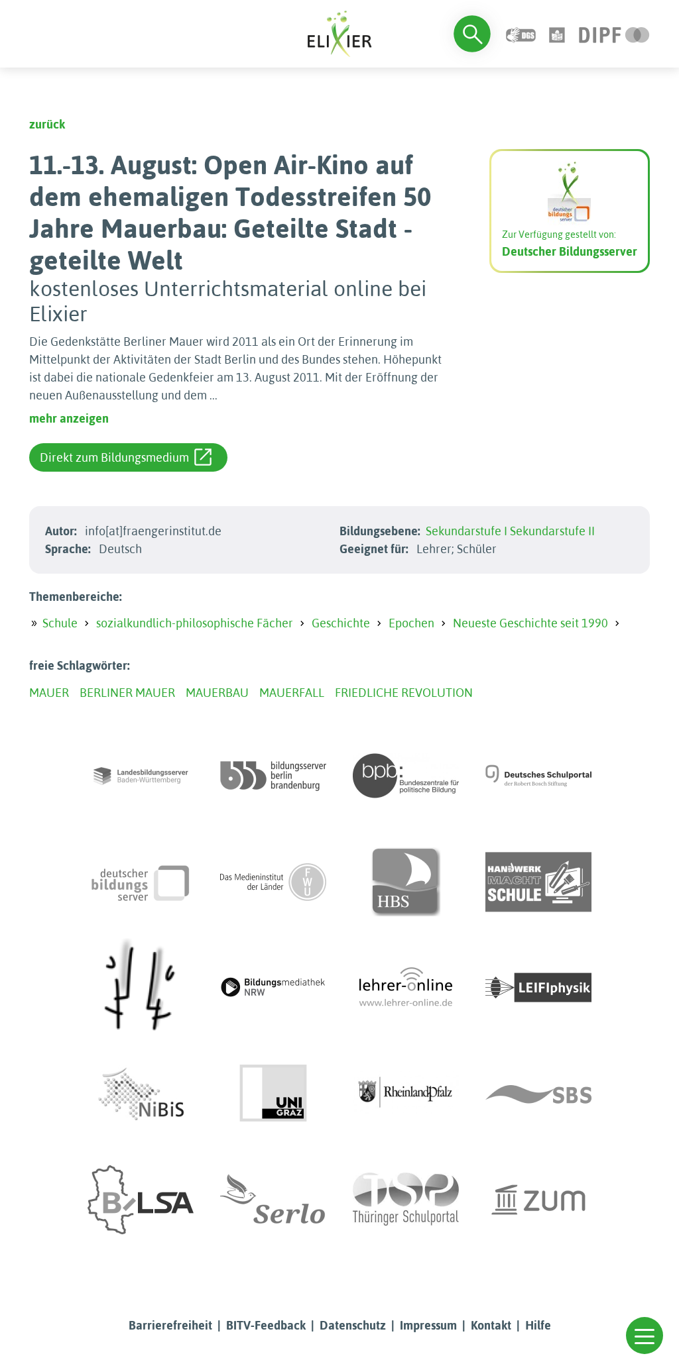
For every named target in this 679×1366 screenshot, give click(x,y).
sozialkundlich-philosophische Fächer (194, 623)
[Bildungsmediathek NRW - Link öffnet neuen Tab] (273, 988)
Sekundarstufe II (552, 531)
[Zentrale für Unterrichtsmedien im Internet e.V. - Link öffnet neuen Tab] (538, 1200)
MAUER (49, 693)
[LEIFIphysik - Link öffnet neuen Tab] (538, 988)
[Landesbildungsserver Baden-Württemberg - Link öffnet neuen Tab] (141, 776)
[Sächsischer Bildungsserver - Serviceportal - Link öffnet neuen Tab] (538, 1094)
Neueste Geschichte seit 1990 (530, 623)
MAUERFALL (291, 693)
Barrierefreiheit (170, 1325)
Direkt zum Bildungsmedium (114, 457)
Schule (60, 623)
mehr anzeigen (69, 418)
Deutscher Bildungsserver (569, 251)
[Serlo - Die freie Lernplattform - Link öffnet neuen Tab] (273, 1200)
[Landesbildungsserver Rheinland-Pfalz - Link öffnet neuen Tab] (406, 1094)
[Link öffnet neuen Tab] (614, 33)
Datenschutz (353, 1325)
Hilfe (538, 1325)
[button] (644, 1335)
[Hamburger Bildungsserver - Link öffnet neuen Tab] (406, 882)
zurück (47, 124)
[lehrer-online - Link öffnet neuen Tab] (406, 988)
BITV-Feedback (266, 1325)
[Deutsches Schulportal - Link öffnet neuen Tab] (538, 776)
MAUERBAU (217, 693)
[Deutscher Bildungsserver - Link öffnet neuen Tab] (141, 882)
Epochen (411, 623)
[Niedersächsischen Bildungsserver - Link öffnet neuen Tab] (141, 1094)
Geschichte (341, 623)
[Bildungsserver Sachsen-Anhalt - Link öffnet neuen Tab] (141, 1200)
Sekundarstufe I (466, 531)
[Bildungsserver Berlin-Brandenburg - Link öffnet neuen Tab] (273, 776)
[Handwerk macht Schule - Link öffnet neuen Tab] (538, 882)
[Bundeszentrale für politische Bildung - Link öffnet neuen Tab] (406, 776)
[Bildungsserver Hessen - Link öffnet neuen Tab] (141, 988)
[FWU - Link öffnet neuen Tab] (273, 882)
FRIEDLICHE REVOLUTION (404, 693)
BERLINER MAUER (127, 693)
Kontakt (491, 1325)
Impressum (428, 1325)
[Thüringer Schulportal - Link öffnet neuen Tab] (406, 1200)
